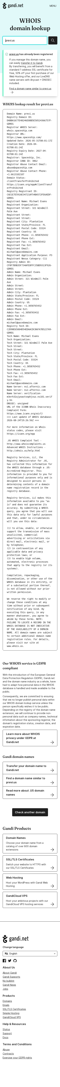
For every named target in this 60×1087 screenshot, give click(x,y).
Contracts (8, 1053)
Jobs (5, 988)
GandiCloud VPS (12, 1017)
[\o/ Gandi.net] (30, 939)
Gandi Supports (11, 976)
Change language (13, 947)
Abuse (6, 1049)
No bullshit (8, 980)
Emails (6, 1005)
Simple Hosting (11, 1013)
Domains (7, 1001)
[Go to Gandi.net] (13, 6)
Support (7, 1033)
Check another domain (30, 812)
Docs (5, 1037)
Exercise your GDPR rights (17, 1057)
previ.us (14, 54)
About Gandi (10, 972)
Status (6, 1029)
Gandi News (9, 984)
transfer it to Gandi (31, 62)
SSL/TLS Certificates (14, 1009)
